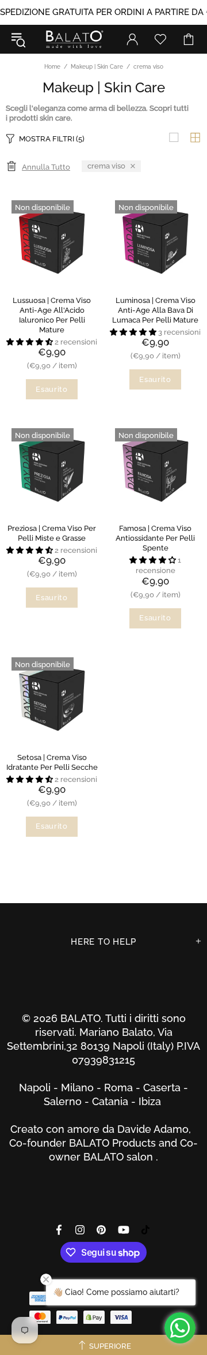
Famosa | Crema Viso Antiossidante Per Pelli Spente (155, 538)
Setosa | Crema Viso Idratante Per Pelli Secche (52, 762)
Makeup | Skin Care (97, 66)
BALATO (74, 39)
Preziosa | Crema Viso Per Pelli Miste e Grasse (51, 533)
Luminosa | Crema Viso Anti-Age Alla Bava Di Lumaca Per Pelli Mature (155, 310)
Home (52, 66)
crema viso (106, 166)
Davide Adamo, (157, 1129)
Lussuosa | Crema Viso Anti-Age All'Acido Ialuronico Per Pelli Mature (52, 315)
